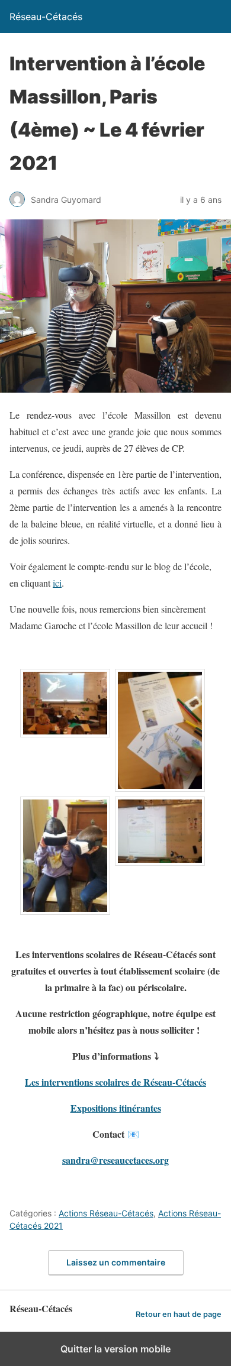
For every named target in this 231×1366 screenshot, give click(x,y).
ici (57, 583)
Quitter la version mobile (115, 1349)
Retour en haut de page (179, 1314)
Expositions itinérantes (115, 1108)
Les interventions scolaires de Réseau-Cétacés (115, 1082)
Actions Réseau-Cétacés (106, 1213)
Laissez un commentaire (115, 1262)
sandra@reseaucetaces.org (115, 1160)
